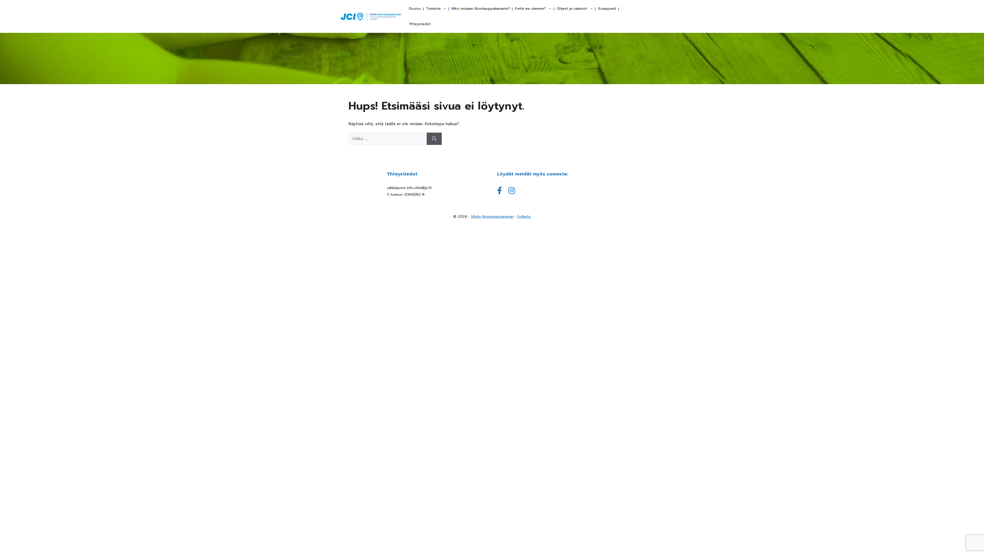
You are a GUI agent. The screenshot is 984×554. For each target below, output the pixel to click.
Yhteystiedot (420, 24)
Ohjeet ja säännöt (572, 8)
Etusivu (415, 8)
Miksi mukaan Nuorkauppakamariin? (481, 8)
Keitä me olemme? (530, 8)
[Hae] (434, 139)
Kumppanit (607, 8)
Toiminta (433, 8)
